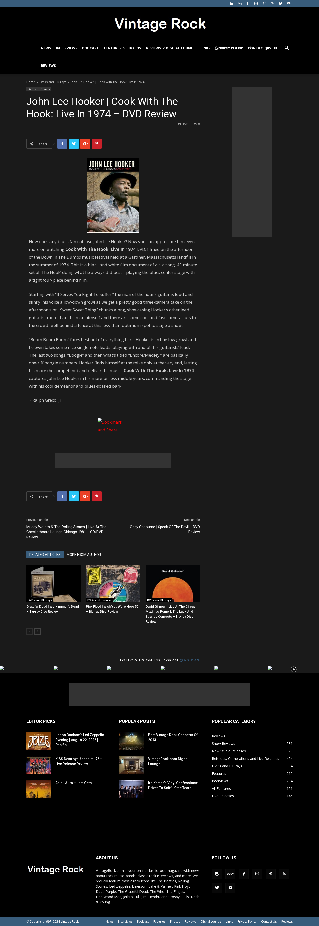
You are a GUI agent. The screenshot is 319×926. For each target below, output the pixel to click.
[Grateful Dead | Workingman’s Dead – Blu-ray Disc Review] (53, 583)
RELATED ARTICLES (45, 555)
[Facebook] (247, 3)
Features (112, 48)
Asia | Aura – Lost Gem (73, 783)
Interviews (66, 48)
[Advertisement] (113, 460)
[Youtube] (289, 3)
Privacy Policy (247, 921)
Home (30, 82)
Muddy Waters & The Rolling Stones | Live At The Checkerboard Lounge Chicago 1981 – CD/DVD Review (66, 532)
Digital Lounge (180, 48)
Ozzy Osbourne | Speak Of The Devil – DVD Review (165, 529)
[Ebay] (239, 3)
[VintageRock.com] (159, 23)
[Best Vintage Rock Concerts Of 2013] (131, 741)
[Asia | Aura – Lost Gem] (38, 789)
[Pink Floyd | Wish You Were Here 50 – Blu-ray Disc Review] (113, 583)
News (46, 48)
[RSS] (272, 3)
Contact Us (269, 921)
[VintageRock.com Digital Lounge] (131, 765)
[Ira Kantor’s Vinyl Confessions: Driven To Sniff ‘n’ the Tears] (131, 789)
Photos (133, 48)
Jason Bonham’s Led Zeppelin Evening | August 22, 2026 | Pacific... (79, 740)
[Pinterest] (264, 3)
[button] (287, 48)
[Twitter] (280, 3)
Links (205, 48)
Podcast (90, 48)
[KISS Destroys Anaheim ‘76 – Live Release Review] (38, 765)
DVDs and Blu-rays (53, 82)
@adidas (189, 660)
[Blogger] (231, 3)
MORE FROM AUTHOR (84, 555)
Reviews (153, 48)
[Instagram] (256, 3)
